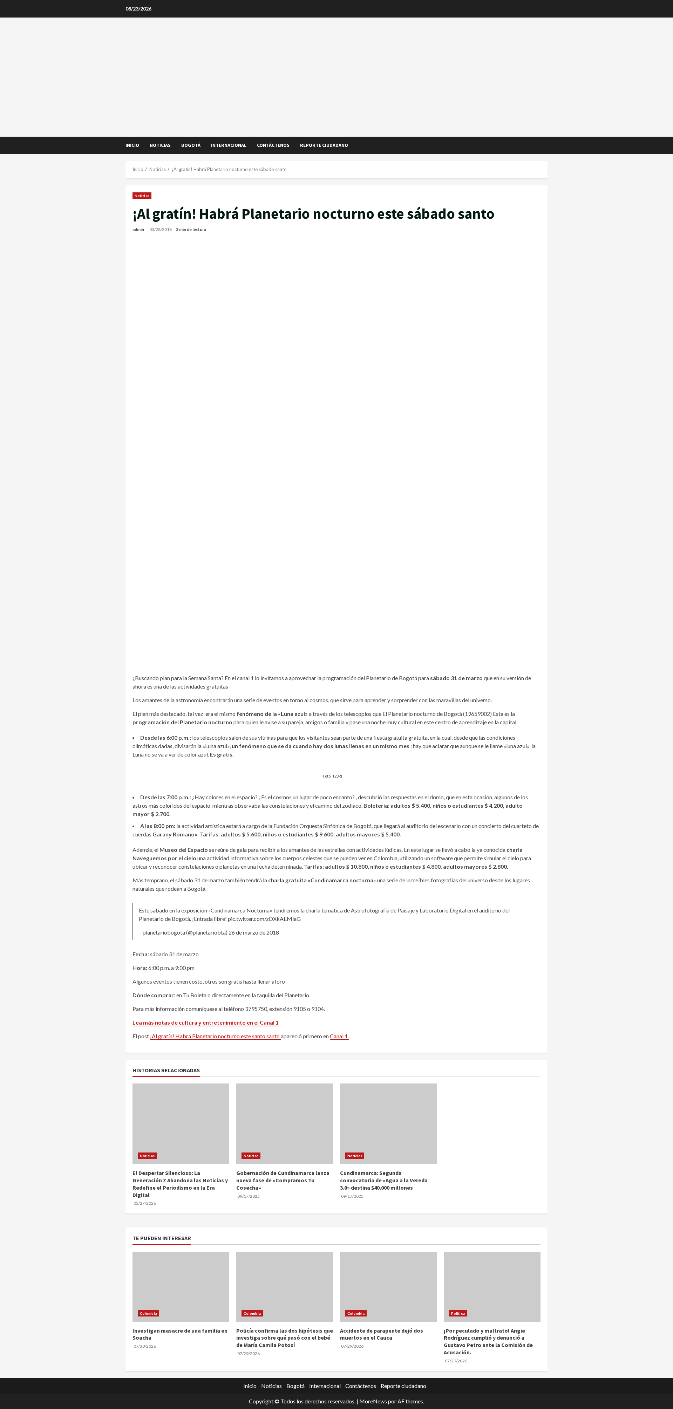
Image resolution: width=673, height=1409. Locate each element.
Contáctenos (273, 145)
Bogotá (190, 145)
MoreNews (373, 1401)
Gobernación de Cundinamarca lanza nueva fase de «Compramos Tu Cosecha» (282, 1180)
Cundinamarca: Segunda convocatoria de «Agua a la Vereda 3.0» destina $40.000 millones (384, 1180)
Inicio (132, 145)
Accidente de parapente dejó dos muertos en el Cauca (381, 1334)
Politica (458, 1313)
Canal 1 (339, 1036)
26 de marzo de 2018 (254, 932)
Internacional (228, 145)
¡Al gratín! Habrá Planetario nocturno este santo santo (215, 1036)
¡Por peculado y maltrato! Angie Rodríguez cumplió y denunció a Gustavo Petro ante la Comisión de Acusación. (488, 1341)
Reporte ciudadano (324, 145)
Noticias (160, 145)
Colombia (148, 1313)
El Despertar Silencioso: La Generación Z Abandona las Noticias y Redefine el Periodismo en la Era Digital (180, 1183)
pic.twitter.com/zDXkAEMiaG (264, 918)
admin (138, 229)
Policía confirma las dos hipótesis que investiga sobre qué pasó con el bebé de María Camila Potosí (284, 1338)
